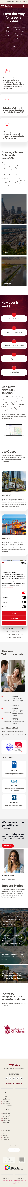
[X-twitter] (10, 1078)
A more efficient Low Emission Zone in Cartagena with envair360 (12, 919)
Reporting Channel (19, 1182)
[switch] (24, 597)
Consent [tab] (5, 567)
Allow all (14, 613)
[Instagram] (17, 1078)
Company (4, 1127)
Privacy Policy (17, 1180)
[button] (1, 864)
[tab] (14, 319)
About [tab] (23, 567)
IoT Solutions (5, 1093)
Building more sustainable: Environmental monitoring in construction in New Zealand (12, 975)
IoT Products (5, 1110)
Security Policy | (10, 1182)
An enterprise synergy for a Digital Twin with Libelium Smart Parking (13, 938)
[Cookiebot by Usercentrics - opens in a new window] (20, 563)
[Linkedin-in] (6, 1078)
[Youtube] (14, 1078)
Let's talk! (7, 846)
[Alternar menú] (23, 6)
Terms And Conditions (7, 1180)
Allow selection (14, 618)
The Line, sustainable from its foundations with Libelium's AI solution (12, 957)
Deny (14, 623)
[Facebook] (21, 1078)
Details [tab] (14, 567)
